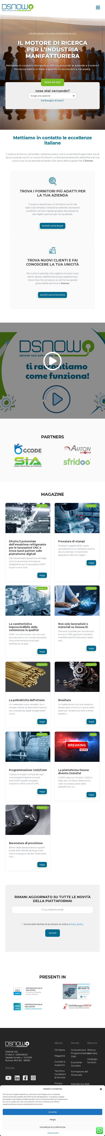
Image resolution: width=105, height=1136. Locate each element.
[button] (101, 1088)
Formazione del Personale (79, 1073)
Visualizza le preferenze (52, 1127)
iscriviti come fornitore (52, 295)
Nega (53, 1119)
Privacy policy (53, 1133)
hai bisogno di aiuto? (52, 100)
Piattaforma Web (80, 1084)
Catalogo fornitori (92, 1061)
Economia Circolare (76, 1064)
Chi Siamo (60, 1050)
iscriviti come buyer (52, 225)
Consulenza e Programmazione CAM (80, 1053)
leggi (42, 575)
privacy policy (76, 924)
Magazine (60, 1056)
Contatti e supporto (60, 1063)
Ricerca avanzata (92, 1052)
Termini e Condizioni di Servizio (60, 1074)
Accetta (52, 1112)
